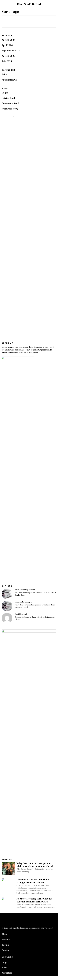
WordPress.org (10, 108)
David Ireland (21, 614)
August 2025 (8, 55)
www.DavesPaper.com (25, 589)
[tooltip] (7, 594)
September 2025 (11, 50)
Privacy (6, 939)
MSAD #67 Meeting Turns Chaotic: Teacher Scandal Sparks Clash (35, 593)
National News (9, 79)
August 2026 (8, 39)
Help (4, 962)
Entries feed (8, 98)
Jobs (4, 967)
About (5, 934)
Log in (5, 92)
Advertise (7, 972)
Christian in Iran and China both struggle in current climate (35, 618)
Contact (6, 950)
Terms (5, 944)
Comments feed (10, 103)
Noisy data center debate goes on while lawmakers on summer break (35, 606)
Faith (4, 74)
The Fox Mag (47, 927)
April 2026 (7, 45)
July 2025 (7, 61)
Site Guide (7, 956)
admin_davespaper (23, 602)
